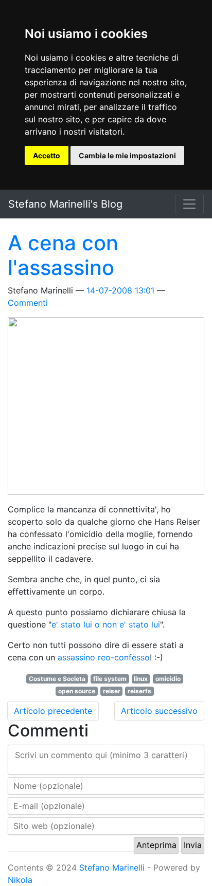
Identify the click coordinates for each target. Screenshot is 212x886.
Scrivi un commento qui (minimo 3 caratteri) (101, 755)
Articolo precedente (53, 711)
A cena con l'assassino (63, 255)
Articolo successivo (159, 711)
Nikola (20, 880)
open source (76, 691)
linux (141, 678)
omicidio (168, 678)
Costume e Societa (57, 678)
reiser (111, 691)
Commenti (28, 303)
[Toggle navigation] (189, 204)
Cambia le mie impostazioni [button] (127, 155)
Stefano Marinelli (112, 867)
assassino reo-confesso (104, 657)
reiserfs (139, 691)
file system (110, 678)
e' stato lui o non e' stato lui (105, 624)
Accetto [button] (46, 155)
